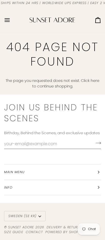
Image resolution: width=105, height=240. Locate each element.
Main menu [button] (14, 172)
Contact (34, 232)
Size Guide (13, 232)
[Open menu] (11, 20)
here (95, 80)
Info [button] (8, 187)
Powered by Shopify (64, 232)
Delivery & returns (64, 227)
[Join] (97, 143)
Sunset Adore (21, 227)
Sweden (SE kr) (22, 216)
